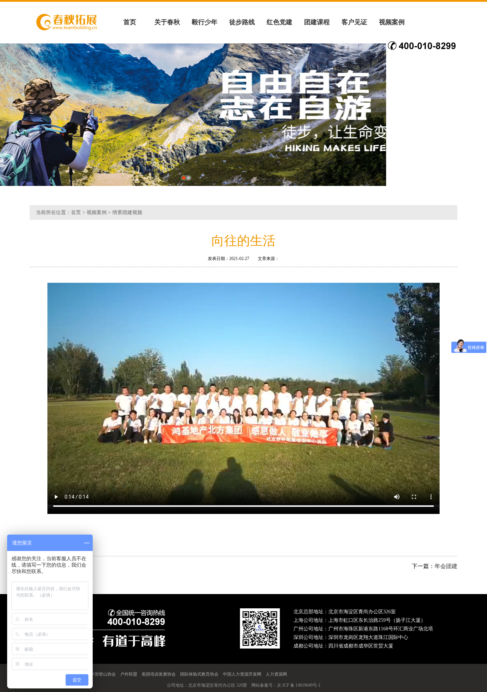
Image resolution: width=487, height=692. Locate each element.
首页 (129, 22)
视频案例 (392, 22)
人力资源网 (276, 674)
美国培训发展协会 (159, 674)
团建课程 (317, 22)
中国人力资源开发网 (242, 674)
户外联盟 (128, 674)
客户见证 (354, 22)
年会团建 (446, 566)
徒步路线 (242, 22)
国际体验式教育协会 (199, 674)
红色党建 (279, 22)
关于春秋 (167, 22)
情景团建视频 (127, 212)
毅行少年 (204, 22)
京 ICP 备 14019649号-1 (299, 685)
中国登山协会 (103, 674)
